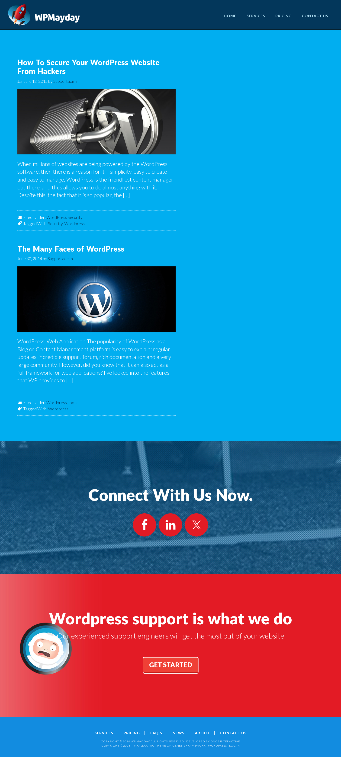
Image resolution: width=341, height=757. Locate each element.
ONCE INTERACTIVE (225, 741)
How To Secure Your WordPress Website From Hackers (88, 67)
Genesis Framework (189, 745)
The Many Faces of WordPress (70, 248)
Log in (234, 745)
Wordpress (74, 223)
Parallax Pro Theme (149, 745)
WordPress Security (64, 217)
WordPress (217, 745)
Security (55, 223)
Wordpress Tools (61, 402)
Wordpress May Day (44, 15)
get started (170, 665)
